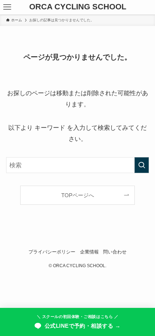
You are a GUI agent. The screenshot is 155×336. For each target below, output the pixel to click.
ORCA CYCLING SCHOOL (77, 7)
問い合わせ (115, 252)
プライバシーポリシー (51, 252)
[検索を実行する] (141, 165)
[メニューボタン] (7, 7)
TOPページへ (77, 195)
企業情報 (89, 252)
